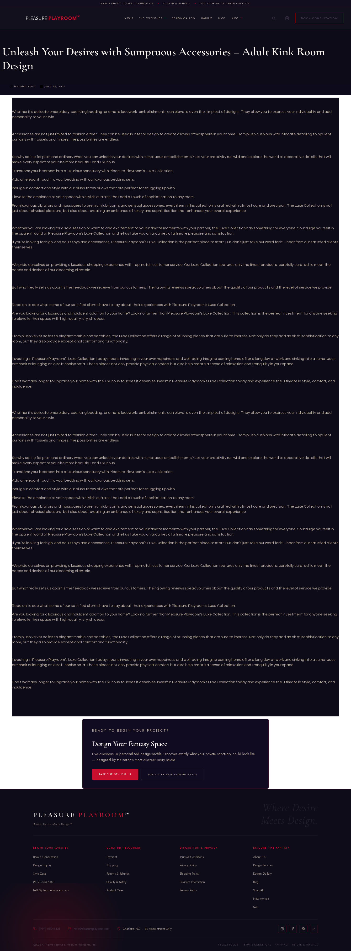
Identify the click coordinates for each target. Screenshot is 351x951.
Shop (235, 18)
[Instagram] (282, 929)
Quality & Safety (116, 882)
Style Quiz (39, 873)
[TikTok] (314, 929)
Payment (111, 857)
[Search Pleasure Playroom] (273, 18)
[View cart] (287, 18)
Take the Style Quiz (115, 774)
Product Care (114, 890)
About (128, 18)
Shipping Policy (189, 873)
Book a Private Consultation (172, 774)
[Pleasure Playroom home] (52, 18)
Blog (221, 18)
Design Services (263, 865)
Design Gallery (183, 18)
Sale (255, 907)
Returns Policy (188, 890)
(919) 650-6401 (43, 882)
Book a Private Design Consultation (127, 3)
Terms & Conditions (192, 857)
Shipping (112, 865)
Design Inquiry (42, 865)
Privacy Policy (188, 865)
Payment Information (192, 882)
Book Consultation (319, 18)
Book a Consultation (45, 857)
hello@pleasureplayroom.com (51, 890)
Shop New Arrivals (177, 3)
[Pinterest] (303, 929)
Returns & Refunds (117, 873)
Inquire (207, 18)
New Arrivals (261, 898)
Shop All (258, 890)
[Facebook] (293, 929)
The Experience (151, 18)
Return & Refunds (305, 944)
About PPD (259, 857)
